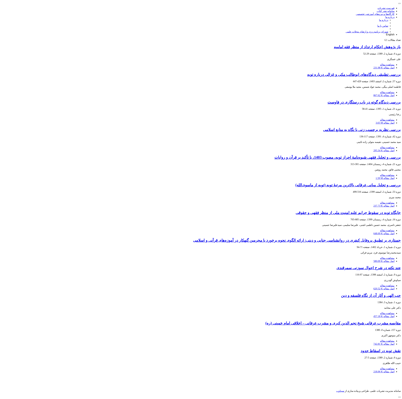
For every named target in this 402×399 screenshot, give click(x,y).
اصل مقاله (383, 67)
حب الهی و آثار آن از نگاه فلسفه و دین (371, 295)
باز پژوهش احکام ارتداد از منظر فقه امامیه (367, 47)
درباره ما (389, 17)
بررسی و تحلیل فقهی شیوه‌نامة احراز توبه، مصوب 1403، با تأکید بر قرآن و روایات (337, 157)
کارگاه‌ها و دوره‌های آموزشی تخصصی (375, 14)
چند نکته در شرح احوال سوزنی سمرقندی (369, 268)
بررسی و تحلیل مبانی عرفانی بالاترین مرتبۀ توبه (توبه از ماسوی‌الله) (348, 185)
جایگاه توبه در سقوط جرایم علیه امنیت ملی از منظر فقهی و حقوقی (348, 213)
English (390, 34)
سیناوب (340, 391)
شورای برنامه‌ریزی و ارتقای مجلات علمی (367, 31)
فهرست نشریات (386, 8)
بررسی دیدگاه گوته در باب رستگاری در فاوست (364, 102)
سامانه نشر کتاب (385, 11)
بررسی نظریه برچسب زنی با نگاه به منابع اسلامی (362, 130)
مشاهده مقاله (387, 64)
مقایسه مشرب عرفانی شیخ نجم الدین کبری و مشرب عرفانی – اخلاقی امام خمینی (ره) (333, 323)
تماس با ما (382, 26)
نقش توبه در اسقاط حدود (381, 351)
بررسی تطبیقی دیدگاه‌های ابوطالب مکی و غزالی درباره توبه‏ (354, 74)
